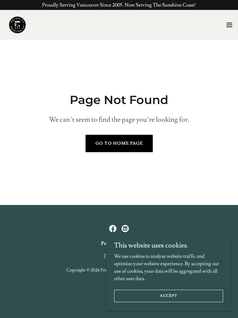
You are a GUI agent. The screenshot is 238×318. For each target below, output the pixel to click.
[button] (229, 25)
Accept (168, 295)
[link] (17, 24)
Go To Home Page (119, 143)
